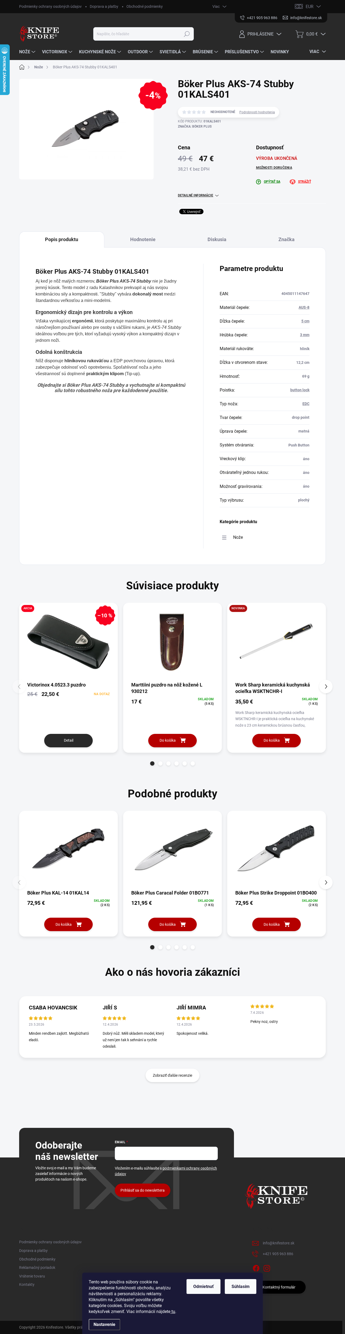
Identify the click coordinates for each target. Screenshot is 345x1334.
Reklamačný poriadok (37, 1267)
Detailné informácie (195, 195)
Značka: (195, 126)
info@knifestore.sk (278, 1243)
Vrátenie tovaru (32, 1276)
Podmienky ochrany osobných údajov (50, 6)
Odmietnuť (203, 1286)
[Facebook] (256, 1267)
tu (172, 1311)
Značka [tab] (286, 239)
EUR (309, 6)
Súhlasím (241, 1286)
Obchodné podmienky (144, 6)
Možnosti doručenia (274, 168)
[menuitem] (28, 52)
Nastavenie (104, 1324)
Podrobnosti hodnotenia (257, 112)
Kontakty (26, 1284)
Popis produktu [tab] (61, 239)
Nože (238, 537)
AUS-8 (304, 307)
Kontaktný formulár (279, 1287)
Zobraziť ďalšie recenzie (172, 1075)
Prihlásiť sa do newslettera (142, 1190)
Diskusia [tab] (217, 239)
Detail (68, 740)
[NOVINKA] (276, 642)
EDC (305, 404)
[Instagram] (267, 1267)
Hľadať (186, 34)
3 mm (304, 335)
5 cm (305, 321)
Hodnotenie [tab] (143, 239)
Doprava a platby (104, 6)
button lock (299, 390)
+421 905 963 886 (278, 1254)
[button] (152, 763)
